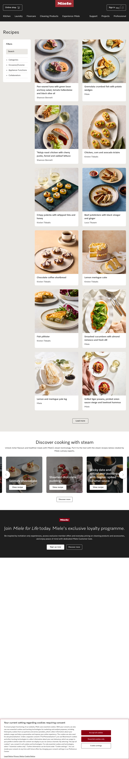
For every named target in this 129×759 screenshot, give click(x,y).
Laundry (19, 16)
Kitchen (7, 16)
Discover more (64, 499)
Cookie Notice (30, 756)
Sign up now (55, 547)
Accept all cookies (96, 733)
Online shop (10, 8)
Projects (105, 16)
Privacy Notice (19, 756)
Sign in (112, 8)
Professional (120, 16)
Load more (80, 421)
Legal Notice (8, 756)
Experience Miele (71, 16)
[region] (64, 739)
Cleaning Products (49, 16)
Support (93, 16)
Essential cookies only (96, 739)
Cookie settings (96, 746)
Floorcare (31, 16)
